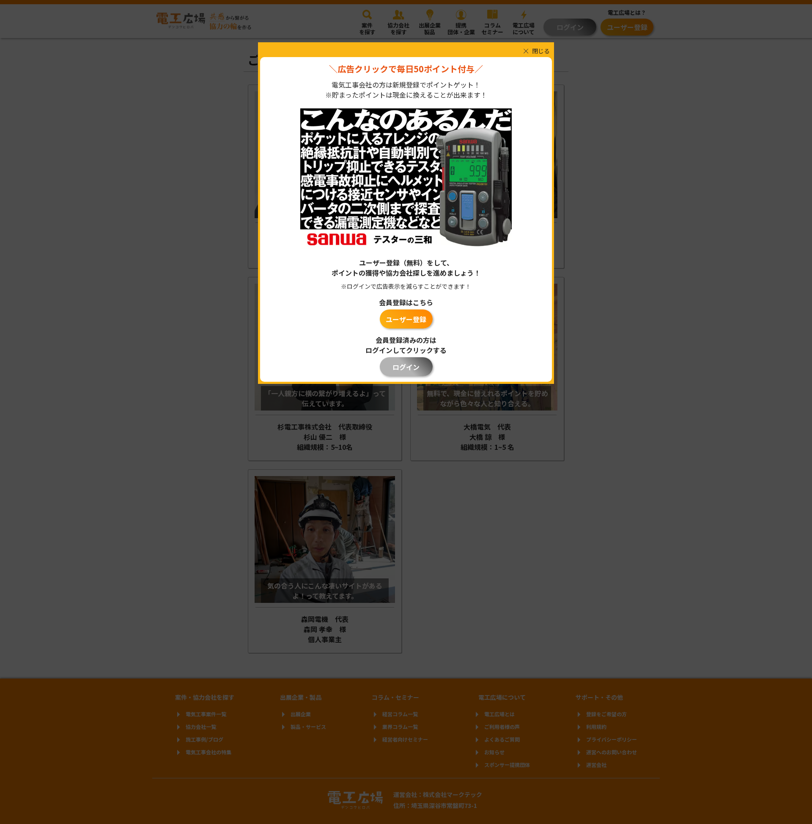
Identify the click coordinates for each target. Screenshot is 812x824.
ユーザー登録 (406, 319)
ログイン (406, 367)
